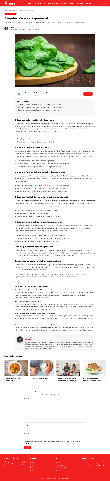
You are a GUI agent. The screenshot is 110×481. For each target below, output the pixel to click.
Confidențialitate (60, 465)
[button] (104, 3)
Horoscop (80, 3)
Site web (26, 433)
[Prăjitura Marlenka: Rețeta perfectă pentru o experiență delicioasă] (93, 368)
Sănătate (64, 3)
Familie (71, 3)
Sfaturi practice (39, 3)
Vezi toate (101, 356)
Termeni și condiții (61, 467)
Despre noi (33, 467)
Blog (31, 465)
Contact (58, 470)
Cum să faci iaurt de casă (39, 378)
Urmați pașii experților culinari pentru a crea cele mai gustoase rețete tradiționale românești (67, 380)
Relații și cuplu (53, 3)
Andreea (11, 27)
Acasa (29, 3)
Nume (26, 418)
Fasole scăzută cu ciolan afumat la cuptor (13, 379)
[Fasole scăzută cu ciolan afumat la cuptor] (16, 368)
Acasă (6, 10)
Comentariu (28, 398)
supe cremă (42, 185)
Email (26, 426)
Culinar (88, 3)
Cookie (58, 462)
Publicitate (33, 470)
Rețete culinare (13, 10)
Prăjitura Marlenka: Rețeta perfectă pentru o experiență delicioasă (92, 380)
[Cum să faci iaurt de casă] (42, 368)
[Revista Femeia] (10, 3)
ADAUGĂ (88, 94)
